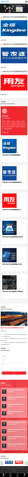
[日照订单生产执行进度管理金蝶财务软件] (14, 28)
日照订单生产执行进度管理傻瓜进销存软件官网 (17, 436)
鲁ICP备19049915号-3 (14, 469)
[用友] (19, 462)
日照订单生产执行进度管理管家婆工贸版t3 (12, 327)
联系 (4, 475)
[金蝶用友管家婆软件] (5, 3)
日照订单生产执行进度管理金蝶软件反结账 (16, 389)
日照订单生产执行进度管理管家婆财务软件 (16, 411)
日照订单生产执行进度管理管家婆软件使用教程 (17, 397)
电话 (18, 475)
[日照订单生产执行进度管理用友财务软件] (14, 83)
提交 (14, 373)
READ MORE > (4, 40)
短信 (10, 475)
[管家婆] (9, 462)
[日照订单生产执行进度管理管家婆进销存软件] (14, 55)
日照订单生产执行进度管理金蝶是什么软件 (16, 404)
